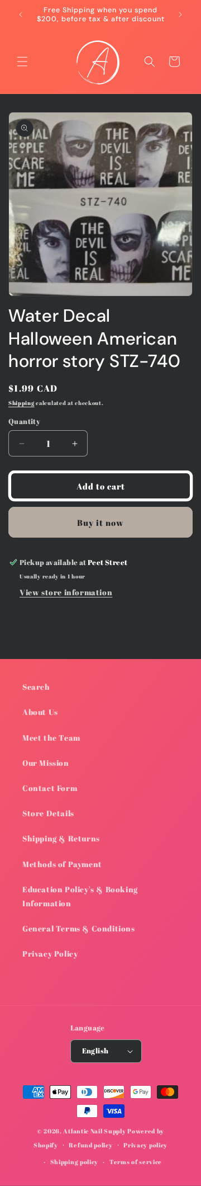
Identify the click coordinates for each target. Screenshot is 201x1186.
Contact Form (49, 788)
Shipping (21, 403)
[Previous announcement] (20, 14)
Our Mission (45, 762)
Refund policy (90, 1145)
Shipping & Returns (61, 838)
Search (36, 686)
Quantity (24, 421)
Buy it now (100, 522)
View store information (66, 592)
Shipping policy (74, 1161)
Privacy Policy (50, 953)
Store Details (48, 813)
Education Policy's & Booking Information (80, 896)
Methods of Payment (62, 864)
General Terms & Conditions (78, 928)
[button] (22, 61)
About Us (40, 712)
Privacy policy (145, 1145)
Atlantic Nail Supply (94, 1131)
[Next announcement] (180, 14)
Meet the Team (51, 737)
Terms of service (135, 1161)
